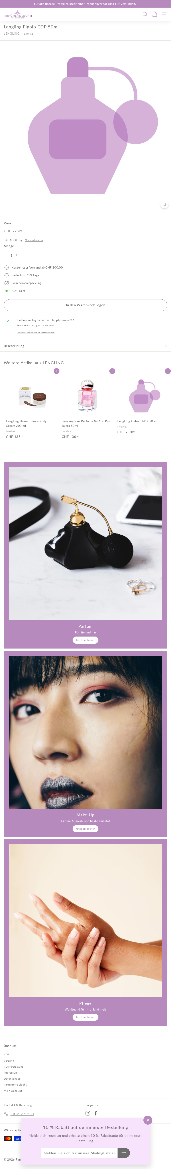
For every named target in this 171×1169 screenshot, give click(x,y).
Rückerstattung (14, 1066)
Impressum (11, 1072)
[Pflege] (85, 920)
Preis (7, 223)
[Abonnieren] (124, 1153)
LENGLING (12, 33)
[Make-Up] (85, 732)
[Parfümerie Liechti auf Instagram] (88, 1113)
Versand (9, 1060)
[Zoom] (164, 204)
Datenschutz (12, 1078)
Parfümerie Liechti (16, 1084)
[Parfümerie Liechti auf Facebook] (96, 1113)
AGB (7, 1054)
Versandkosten (34, 240)
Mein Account (13, 1090)
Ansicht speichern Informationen (36, 332)
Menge (9, 246)
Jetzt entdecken (85, 640)
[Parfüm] (85, 543)
